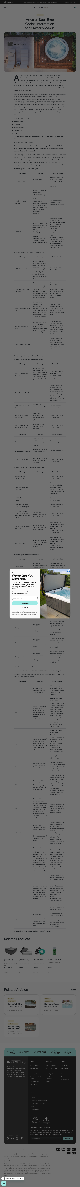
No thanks (25, 607)
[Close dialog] (68, 570)
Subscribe (25, 603)
